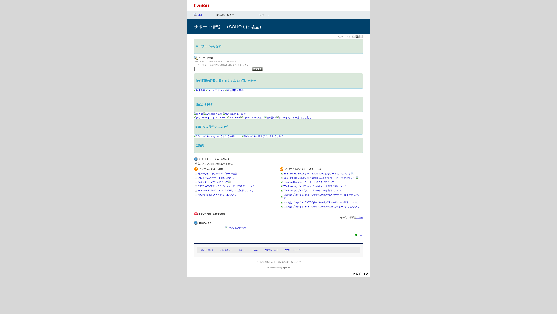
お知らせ (255, 250)
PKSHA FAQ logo (360, 274)
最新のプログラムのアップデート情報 (217, 173)
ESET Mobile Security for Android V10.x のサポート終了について (317, 173)
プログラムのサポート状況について (216, 178)
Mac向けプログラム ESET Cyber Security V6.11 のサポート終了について (321, 206)
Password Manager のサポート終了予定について (308, 182)
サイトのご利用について (265, 262)
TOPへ (360, 235)
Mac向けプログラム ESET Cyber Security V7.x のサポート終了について (320, 202)
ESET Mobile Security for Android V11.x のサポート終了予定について (319, 178)
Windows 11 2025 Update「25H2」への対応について (225, 190)
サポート (241, 250)
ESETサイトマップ (292, 250)
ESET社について (271, 250)
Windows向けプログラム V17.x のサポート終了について (312, 190)
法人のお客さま (225, 15)
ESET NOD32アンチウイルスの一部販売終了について (226, 186)
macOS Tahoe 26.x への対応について (217, 194)
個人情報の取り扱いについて (289, 262)
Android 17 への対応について (213, 182)
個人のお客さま (207, 250)
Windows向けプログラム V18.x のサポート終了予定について (315, 186)
